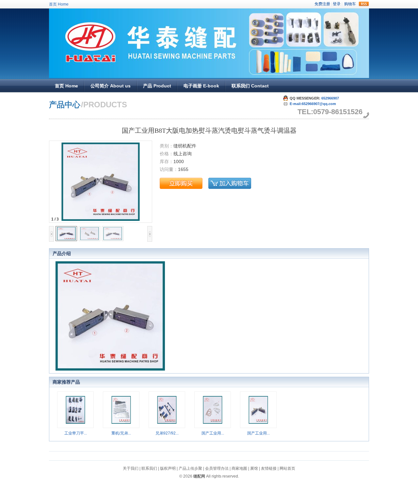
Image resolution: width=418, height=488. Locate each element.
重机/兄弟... (121, 433)
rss (364, 4)
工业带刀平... (75, 433)
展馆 (254, 468)
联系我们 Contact (250, 85)
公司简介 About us (110, 85)
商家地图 (239, 468)
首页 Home (59, 4)
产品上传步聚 (190, 468)
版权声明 (168, 468)
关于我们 (130, 468)
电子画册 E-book (201, 85)
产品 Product (157, 85)
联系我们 (149, 468)
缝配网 (199, 476)
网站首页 (287, 468)
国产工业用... (212, 433)
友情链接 (269, 468)
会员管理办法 (217, 468)
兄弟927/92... (167, 433)
